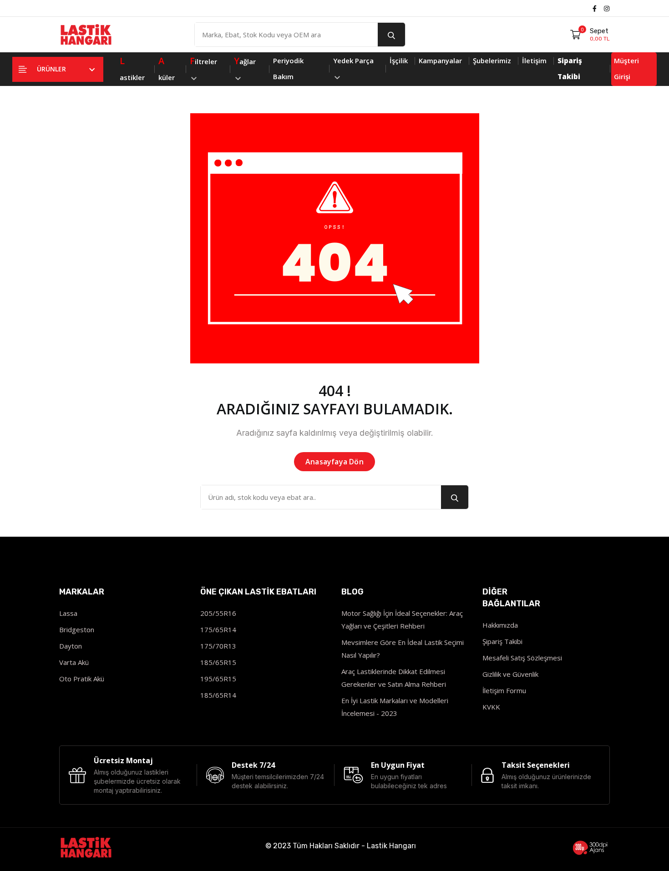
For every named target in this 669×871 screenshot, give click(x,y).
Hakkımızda (500, 624)
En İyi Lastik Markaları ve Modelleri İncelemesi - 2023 (394, 707)
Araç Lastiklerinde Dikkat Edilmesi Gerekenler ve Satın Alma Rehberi (393, 678)
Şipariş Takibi (502, 641)
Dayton (70, 645)
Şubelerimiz (492, 60)
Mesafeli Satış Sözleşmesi (522, 657)
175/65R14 (218, 629)
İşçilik (399, 60)
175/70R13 (218, 645)
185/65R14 (218, 695)
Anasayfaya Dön (334, 462)
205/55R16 (218, 613)
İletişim (534, 60)
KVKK (491, 706)
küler (166, 68)
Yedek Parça (353, 60)
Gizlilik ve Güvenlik (510, 674)
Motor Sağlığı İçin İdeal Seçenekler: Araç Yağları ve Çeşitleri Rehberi (402, 619)
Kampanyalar (440, 60)
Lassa (68, 613)
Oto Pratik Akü (81, 678)
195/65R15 (218, 678)
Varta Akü (74, 662)
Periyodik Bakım (288, 68)
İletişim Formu (504, 690)
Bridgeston (76, 629)
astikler (132, 68)
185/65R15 (218, 662)
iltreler (203, 61)
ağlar (245, 61)
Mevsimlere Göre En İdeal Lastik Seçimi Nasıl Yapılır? (402, 649)
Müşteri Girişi (626, 68)
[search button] (391, 34)
